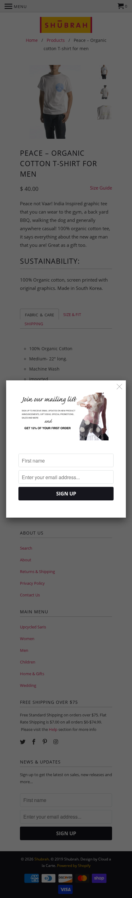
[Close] (119, 386)
